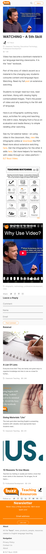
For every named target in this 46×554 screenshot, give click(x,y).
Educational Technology (28, 46)
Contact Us (7, 545)
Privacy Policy (8, 542)
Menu (39, 3)
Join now (23, 522)
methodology (18, 286)
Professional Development (14, 483)
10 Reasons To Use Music (16, 470)
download (28, 141)
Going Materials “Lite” (14, 417)
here (5, 148)
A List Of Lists (10, 364)
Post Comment (11, 323)
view (32, 137)
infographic (9, 286)
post (27, 81)
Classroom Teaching (12, 46)
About (5, 548)
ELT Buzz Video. (10, 158)
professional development (33, 286)
